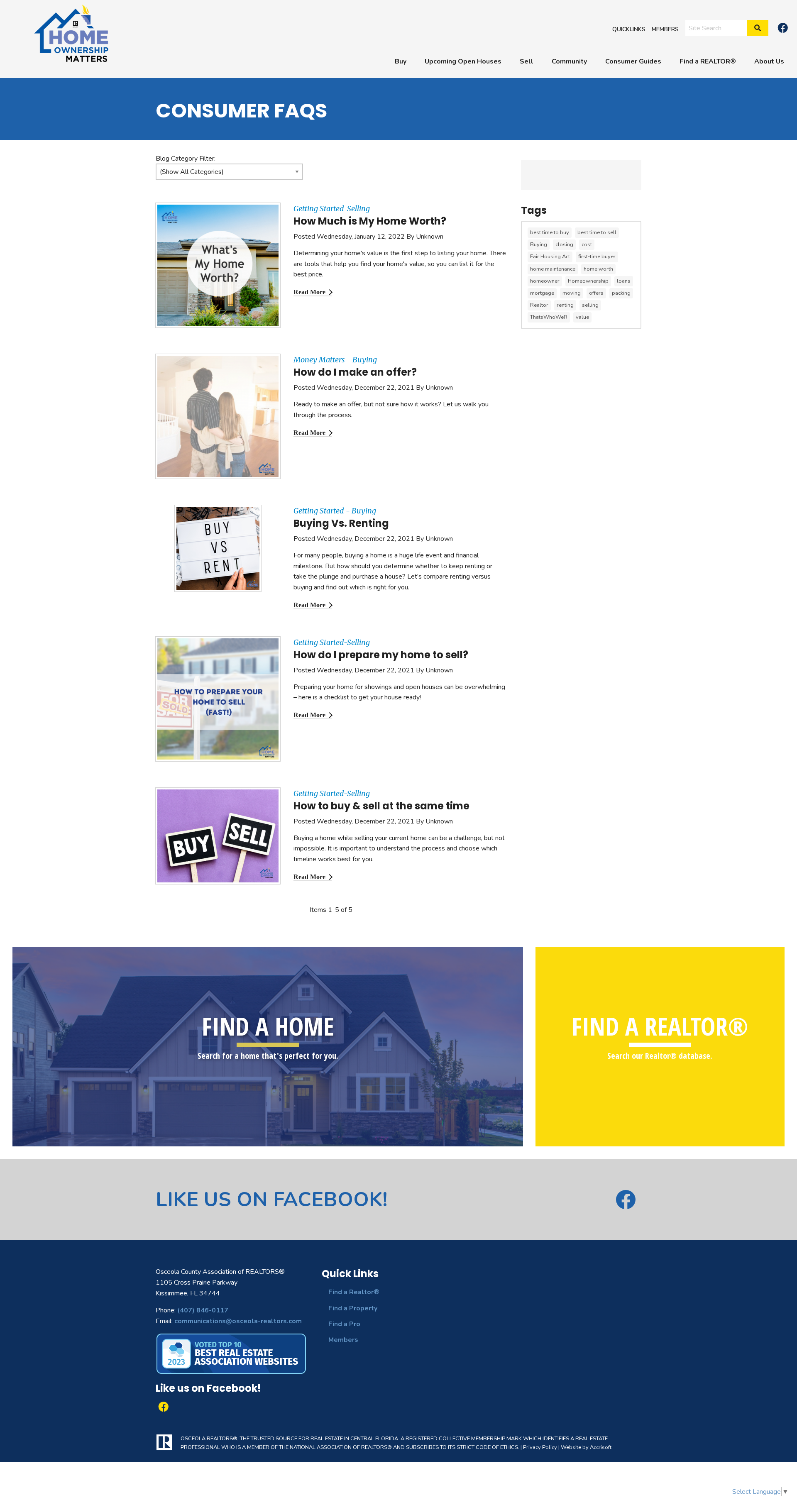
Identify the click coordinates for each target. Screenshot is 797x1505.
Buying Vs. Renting (341, 523)
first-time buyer (597, 256)
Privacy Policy (540, 1447)
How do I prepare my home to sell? (380, 655)
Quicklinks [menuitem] (628, 28)
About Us (769, 61)
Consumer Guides (633, 61)
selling (590, 305)
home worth (598, 269)
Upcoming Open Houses (463, 61)
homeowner (545, 281)
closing (564, 244)
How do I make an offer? (355, 372)
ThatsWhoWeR (548, 317)
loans (624, 281)
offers (596, 293)
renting (565, 305)
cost (587, 244)
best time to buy (549, 232)
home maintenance (552, 269)
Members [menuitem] (665, 28)
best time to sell (596, 232)
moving (571, 293)
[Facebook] (783, 28)
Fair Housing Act (550, 256)
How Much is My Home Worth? (369, 221)
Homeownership (588, 281)
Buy (400, 61)
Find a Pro (344, 1324)
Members (343, 1339)
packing (621, 293)
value (582, 317)
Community (569, 61)
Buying (538, 244)
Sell (526, 61)
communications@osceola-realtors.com (238, 1321)
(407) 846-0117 (202, 1310)
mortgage (542, 293)
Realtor (539, 305)
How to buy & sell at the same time (381, 806)
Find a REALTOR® (708, 61)
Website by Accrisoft (586, 1447)
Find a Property (352, 1308)
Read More (309, 292)
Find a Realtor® (353, 1292)
